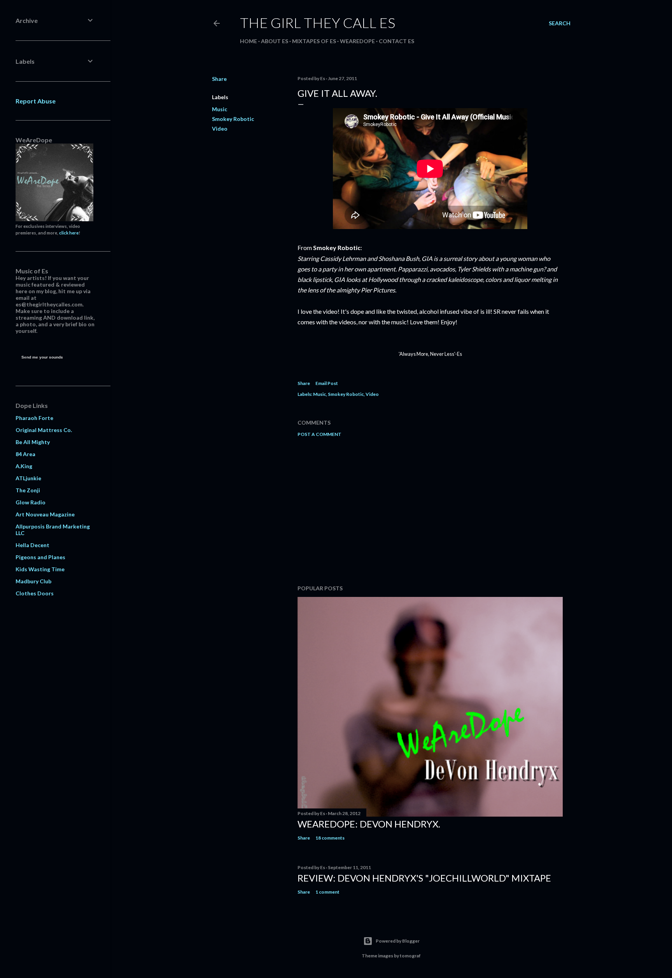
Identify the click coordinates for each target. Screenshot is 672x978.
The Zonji (28, 490)
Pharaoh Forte (34, 418)
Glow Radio (31, 502)
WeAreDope (357, 41)
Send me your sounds (42, 357)
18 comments (330, 838)
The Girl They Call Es (317, 22)
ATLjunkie (28, 478)
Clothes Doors (35, 593)
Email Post (326, 383)
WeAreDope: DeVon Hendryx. (369, 823)
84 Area (25, 454)
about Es (274, 41)
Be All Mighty (33, 442)
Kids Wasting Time (40, 569)
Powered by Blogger (398, 941)
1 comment (327, 892)
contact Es (396, 41)
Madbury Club (33, 581)
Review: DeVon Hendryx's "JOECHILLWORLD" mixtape (424, 878)
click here (69, 232)
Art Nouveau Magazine (45, 514)
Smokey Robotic (233, 118)
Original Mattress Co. (44, 430)
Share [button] (219, 78)
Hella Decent (32, 545)
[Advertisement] (430, 511)
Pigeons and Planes (40, 557)
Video (220, 128)
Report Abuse (36, 101)
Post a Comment (319, 434)
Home (248, 41)
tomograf (410, 956)
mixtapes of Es (314, 41)
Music (219, 109)
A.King (24, 466)
